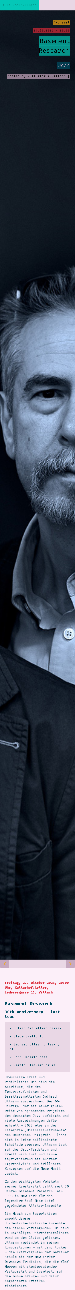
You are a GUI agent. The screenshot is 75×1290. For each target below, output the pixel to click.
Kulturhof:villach (19, 5)
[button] (70, 5)
